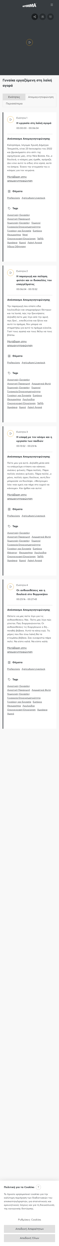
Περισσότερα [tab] (14, 103)
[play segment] (29, 42)
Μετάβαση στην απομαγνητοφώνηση (19, 179)
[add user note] (50, 16)
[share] (34, 16)
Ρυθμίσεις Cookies (29, 1219)
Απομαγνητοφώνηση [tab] (41, 97)
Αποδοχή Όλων (29, 1238)
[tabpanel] (29, 420)
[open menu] (52, 5)
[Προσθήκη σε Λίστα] (42, 16)
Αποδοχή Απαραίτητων (29, 1229)
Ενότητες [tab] (14, 97)
